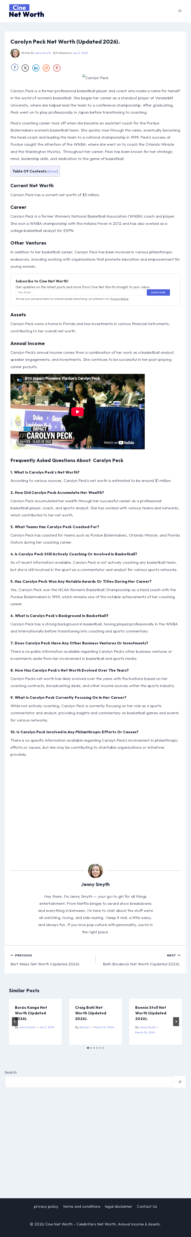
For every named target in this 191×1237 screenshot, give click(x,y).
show (52, 171)
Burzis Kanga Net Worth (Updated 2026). (31, 1013)
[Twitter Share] (25, 68)
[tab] (88, 1048)
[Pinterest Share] (56, 68)
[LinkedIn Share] (35, 68)
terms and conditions (81, 1206)
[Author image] (15, 53)
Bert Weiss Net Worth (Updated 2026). (45, 959)
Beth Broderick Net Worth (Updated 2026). (142, 959)
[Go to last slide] (15, 1021)
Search (10, 1072)
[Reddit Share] (46, 68)
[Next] (176, 1021)
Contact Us (147, 1206)
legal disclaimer (118, 1206)
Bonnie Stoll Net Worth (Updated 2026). (150, 1013)
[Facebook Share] (14, 67)
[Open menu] (179, 11)
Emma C (85, 1027)
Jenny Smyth (43, 53)
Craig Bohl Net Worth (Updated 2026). (90, 1013)
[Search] (180, 1082)
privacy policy (46, 1206)
